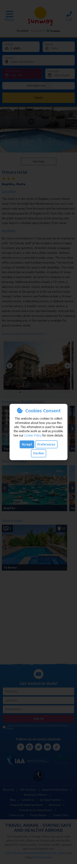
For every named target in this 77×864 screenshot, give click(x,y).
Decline (38, 453)
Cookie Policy (32, 435)
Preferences (46, 444)
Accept (27, 444)
